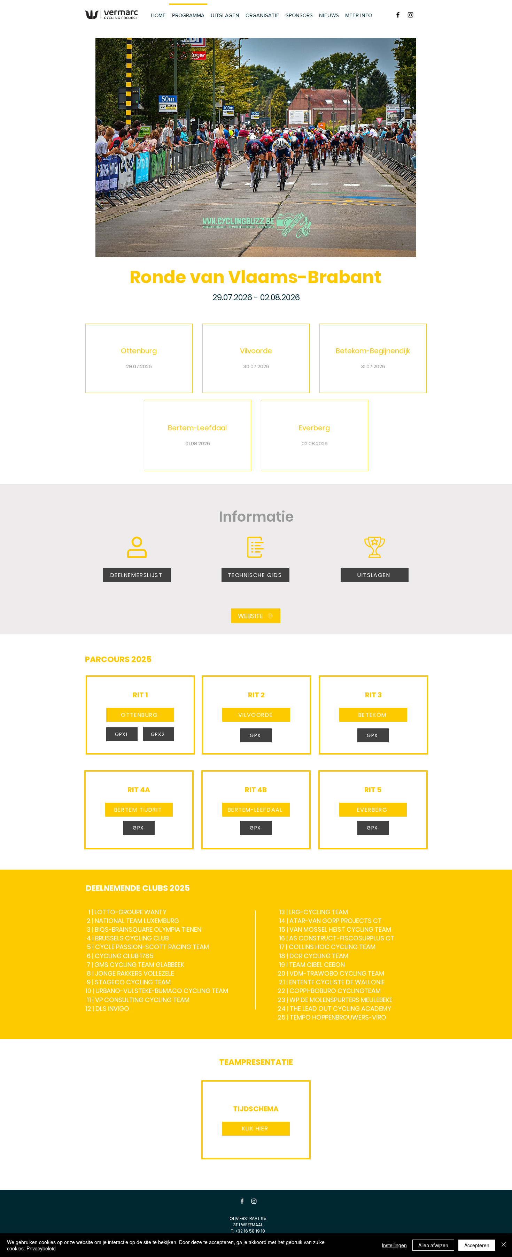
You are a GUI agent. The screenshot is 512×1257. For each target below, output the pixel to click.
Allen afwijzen (433, 1245)
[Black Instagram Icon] (410, 14)
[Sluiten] (503, 1245)
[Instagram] (253, 1201)
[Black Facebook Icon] (398, 14)
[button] (140, 715)
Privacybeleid (41, 1248)
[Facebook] (242, 1201)
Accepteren (476, 1245)
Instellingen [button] (394, 1245)
